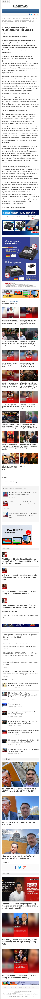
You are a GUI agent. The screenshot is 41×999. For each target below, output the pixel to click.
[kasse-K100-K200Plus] (20, 288)
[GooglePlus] (34, 14)
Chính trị (13, 987)
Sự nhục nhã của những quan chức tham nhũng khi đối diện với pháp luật (19, 592)
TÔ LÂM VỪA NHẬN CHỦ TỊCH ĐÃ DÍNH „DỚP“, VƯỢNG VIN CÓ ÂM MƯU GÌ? (19, 790)
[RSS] (37, 14)
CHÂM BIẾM (6, 548)
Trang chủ (5, 987)
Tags (24, 488)
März (15, 19)
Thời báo (17, 991)
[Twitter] (31, 14)
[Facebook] (29, 14)
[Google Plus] (25, 868)
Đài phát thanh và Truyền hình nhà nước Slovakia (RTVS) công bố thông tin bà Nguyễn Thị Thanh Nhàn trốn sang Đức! (23, 695)
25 (19, 19)
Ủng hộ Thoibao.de (14, 704)
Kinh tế (20, 987)
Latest (5, 488)
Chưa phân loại (27, 19)
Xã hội (26, 987)
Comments (18, 488)
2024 (9, 19)
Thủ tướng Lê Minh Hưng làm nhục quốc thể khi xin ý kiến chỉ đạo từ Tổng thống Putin (19, 577)
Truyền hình (7, 759)
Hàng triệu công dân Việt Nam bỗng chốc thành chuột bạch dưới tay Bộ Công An (19, 606)
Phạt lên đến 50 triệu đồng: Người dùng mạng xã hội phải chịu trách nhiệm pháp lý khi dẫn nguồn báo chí (20, 561)
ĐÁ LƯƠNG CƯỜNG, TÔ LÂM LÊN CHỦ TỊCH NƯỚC (19, 824)
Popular (11, 488)
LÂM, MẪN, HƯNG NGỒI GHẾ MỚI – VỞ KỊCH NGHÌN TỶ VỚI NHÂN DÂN (18, 857)
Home (4, 19)
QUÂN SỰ (33, 987)
